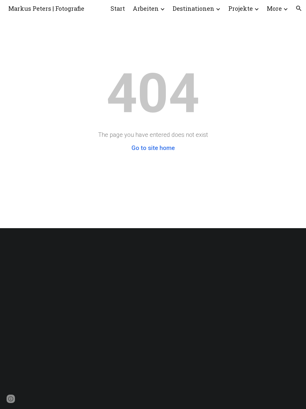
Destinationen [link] (193, 8)
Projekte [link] (240, 8)
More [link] (274, 8)
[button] (299, 8)
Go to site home (153, 148)
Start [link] (118, 8)
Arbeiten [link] (146, 8)
